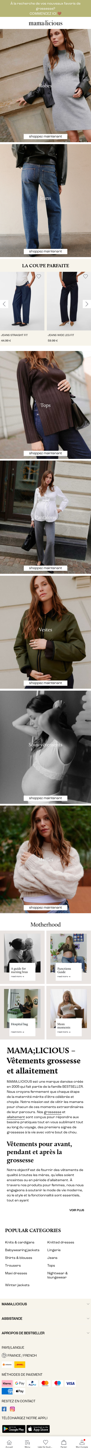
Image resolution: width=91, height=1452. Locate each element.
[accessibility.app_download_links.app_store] (38, 1433)
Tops (51, 1265)
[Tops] (45, 405)
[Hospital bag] (22, 1015)
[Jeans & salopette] (45, 200)
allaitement (16, 1117)
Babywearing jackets (22, 1250)
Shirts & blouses (18, 1258)
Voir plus (76, 1210)
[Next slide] (87, 304)
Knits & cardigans (19, 1242)
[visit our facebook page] (4, 1410)
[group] (22, 309)
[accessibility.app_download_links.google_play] (14, 1433)
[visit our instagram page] (12, 1410)
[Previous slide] (4, 304)
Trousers (13, 1265)
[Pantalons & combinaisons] (45, 517)
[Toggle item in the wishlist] (39, 277)
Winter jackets (17, 1285)
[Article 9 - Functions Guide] (68, 957)
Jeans (52, 1258)
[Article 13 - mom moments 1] (68, 1015)
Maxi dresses (16, 1273)
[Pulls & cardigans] (45, 859)
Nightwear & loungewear (57, 1275)
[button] (22, 301)
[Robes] (45, 85)
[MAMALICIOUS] (46, 25)
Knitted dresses (60, 1242)
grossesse (52, 1112)
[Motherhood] (45, 922)
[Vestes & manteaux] (45, 632)
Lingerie (54, 1250)
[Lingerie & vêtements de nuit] (45, 747)
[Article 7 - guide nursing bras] (22, 957)
